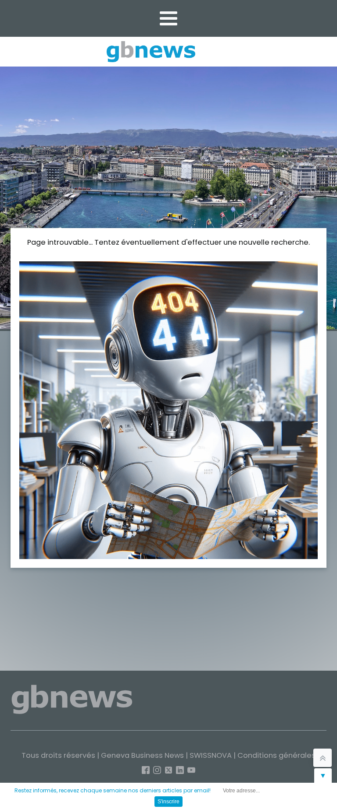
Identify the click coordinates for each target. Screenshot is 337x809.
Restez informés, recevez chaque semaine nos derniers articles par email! (112, 790)
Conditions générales (276, 755)
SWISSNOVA (211, 755)
